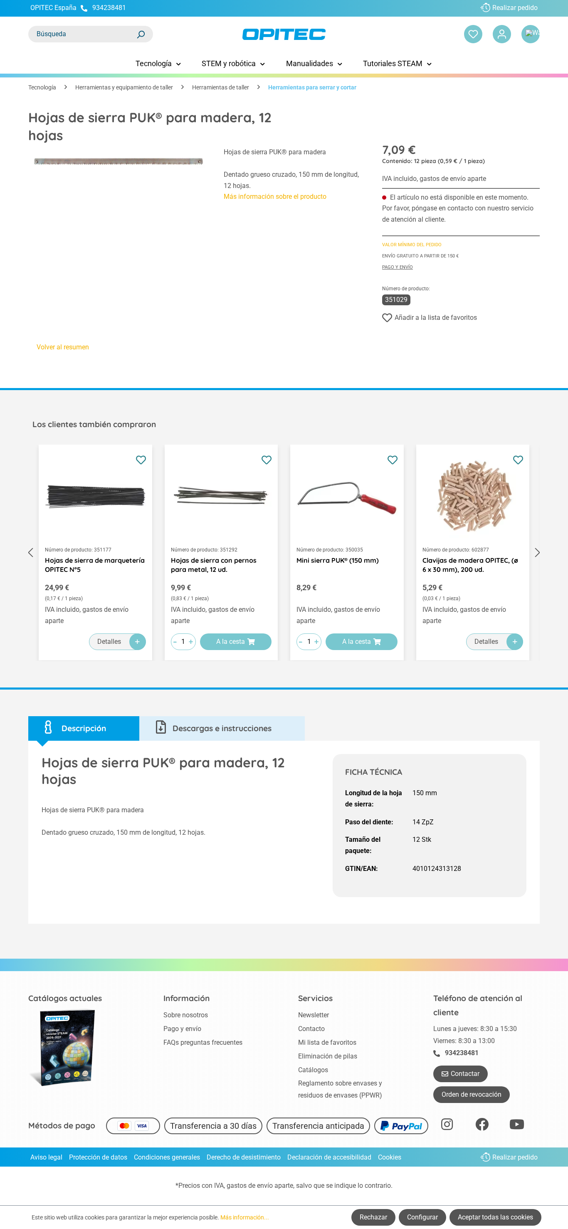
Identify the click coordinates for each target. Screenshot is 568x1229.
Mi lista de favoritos (327, 1042)
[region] (118, 192)
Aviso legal (46, 1157)
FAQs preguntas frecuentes (202, 1042)
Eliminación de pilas (327, 1056)
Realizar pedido (515, 8)
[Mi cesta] (530, 34)
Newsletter (313, 1015)
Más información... (244, 1217)
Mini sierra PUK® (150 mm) (337, 560)
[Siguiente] (537, 552)
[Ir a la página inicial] (284, 34)
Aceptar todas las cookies (495, 1217)
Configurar (422, 1217)
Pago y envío (397, 267)
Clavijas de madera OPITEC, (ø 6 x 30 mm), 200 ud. (470, 565)
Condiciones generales (167, 1157)
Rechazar (373, 1217)
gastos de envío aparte (260, 1185)
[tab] (83, 728)
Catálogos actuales (65, 998)
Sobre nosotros (185, 1015)
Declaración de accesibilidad (329, 1157)
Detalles (109, 641)
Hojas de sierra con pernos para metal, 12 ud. (214, 565)
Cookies (389, 1157)
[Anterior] (30, 552)
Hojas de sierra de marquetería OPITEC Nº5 (95, 565)
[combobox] (82, 34)
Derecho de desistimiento (244, 1157)
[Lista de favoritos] (473, 34)
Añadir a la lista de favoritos (436, 317)
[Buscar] (140, 34)
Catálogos (313, 1070)
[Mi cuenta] (502, 34)
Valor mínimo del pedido (412, 244)
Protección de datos (98, 1157)
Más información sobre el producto (275, 196)
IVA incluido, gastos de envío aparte (434, 179)
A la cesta (230, 641)
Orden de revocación (471, 1094)
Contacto (311, 1029)
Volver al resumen (63, 347)
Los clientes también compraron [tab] (94, 424)
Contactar (465, 1074)
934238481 (109, 8)
